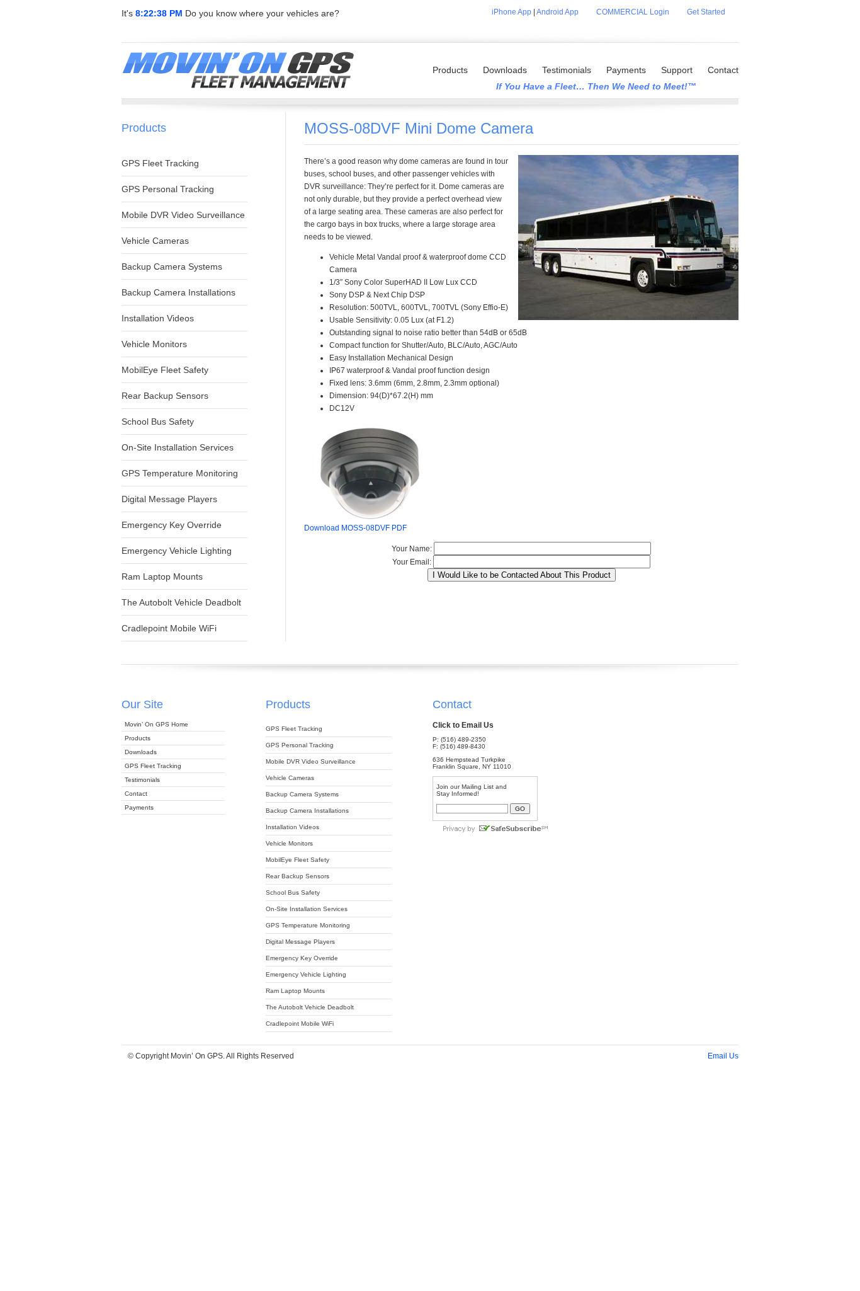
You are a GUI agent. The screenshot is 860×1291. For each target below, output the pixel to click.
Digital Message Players (169, 499)
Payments (626, 70)
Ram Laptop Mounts (162, 576)
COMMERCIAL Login (632, 12)
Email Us (723, 1056)
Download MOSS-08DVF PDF (355, 528)
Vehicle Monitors (154, 344)
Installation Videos (158, 318)
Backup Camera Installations (178, 292)
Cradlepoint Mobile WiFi (169, 628)
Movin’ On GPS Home (156, 724)
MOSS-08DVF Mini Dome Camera (418, 128)
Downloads (505, 70)
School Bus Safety (158, 421)
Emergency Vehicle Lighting (177, 551)
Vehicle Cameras (155, 241)
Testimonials (566, 70)
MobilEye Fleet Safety (165, 370)
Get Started (712, 12)
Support (677, 70)
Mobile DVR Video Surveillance (183, 215)
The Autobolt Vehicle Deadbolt (181, 602)
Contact (723, 70)
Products (450, 70)
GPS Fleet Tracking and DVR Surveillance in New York (238, 71)
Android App (557, 12)
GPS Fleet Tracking (160, 163)
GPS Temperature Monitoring (180, 473)
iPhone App (511, 12)
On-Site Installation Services (178, 447)
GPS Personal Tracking (168, 189)
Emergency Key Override (172, 525)
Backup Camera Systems (172, 266)
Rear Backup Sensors (165, 396)
